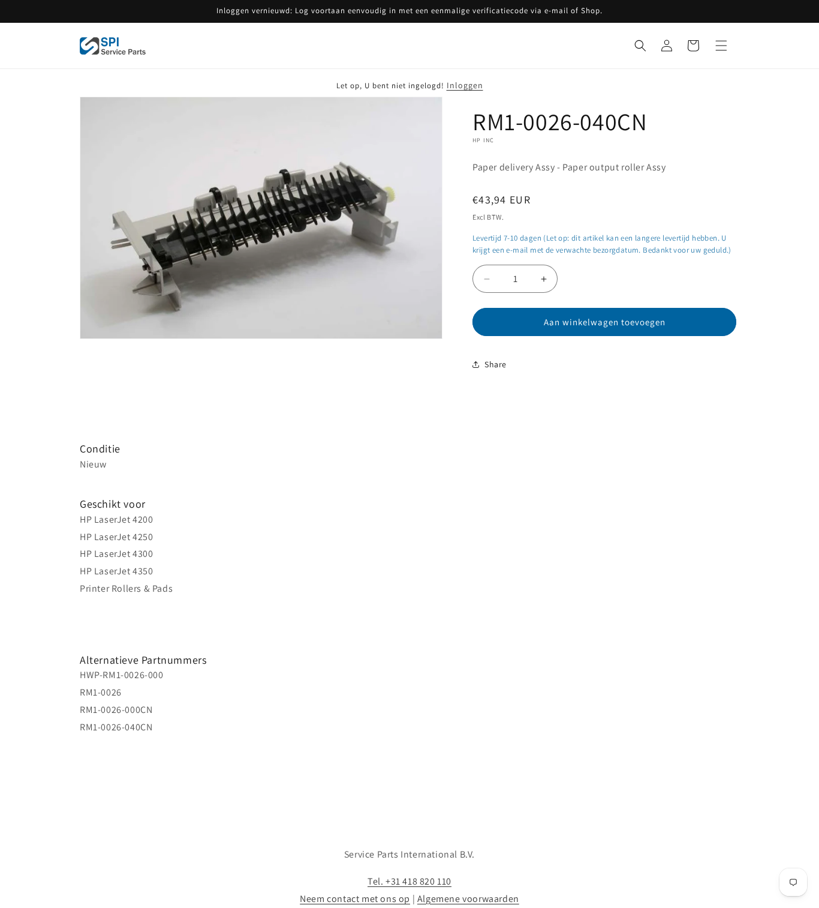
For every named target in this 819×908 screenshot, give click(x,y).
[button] (640, 45)
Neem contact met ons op (355, 898)
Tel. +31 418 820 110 (409, 881)
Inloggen (465, 85)
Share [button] (495, 364)
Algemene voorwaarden (468, 898)
